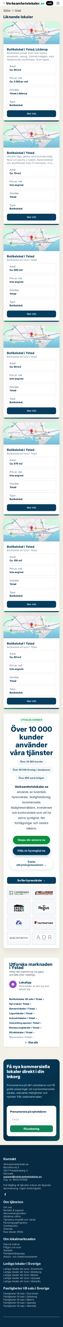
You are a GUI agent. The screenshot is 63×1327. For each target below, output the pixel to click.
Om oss (7, 1207)
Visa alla (33, 1042)
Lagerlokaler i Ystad (20, 1013)
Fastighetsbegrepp (14, 1253)
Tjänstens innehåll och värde (19, 1219)
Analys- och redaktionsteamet (20, 1256)
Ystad (18, 10)
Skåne (6, 10)
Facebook (5, 1194)
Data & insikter (11, 1244)
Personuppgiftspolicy (15, 1222)
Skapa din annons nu (32, 840)
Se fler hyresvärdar (31, 880)
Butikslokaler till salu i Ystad (25, 999)
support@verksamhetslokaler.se (22, 1176)
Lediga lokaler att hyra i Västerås (21, 1281)
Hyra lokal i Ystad (19, 1003)
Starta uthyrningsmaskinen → (31, 863)
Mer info (31, 113)
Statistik (8, 1250)
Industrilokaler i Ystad (22, 1018)
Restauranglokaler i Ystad (24, 1027)
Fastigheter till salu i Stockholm (20, 1293)
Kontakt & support (13, 1210)
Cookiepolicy (10, 1225)
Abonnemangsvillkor (14, 1213)
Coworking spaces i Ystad (24, 1022)
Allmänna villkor (12, 1216)
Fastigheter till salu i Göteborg (20, 1296)
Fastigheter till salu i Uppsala (19, 1302)
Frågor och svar (12, 1247)
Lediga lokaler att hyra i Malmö (20, 1274)
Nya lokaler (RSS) (13, 1231)
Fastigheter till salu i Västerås (19, 1305)
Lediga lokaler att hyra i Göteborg (22, 1271)
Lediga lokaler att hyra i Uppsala (21, 1278)
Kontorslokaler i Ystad (22, 1008)
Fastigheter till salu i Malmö (18, 1299)
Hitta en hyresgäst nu (31, 850)
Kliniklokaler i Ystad (20, 1032)
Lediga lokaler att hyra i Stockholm (23, 1268)
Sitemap (8, 1228)
